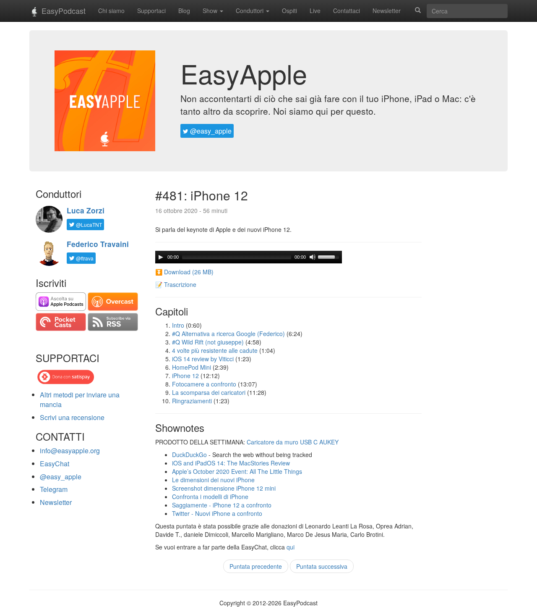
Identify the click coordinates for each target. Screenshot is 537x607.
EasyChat (54, 463)
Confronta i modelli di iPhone (210, 496)
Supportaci (151, 10)
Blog (184, 10)
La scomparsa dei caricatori (208, 392)
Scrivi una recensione (72, 417)
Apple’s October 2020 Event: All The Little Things (237, 471)
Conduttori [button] (250, 10)
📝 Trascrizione (175, 284)
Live (315, 10)
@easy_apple (210, 131)
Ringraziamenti (192, 401)
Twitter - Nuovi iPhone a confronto (217, 513)
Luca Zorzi (85, 210)
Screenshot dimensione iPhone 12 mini (224, 488)
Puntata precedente (255, 566)
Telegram (54, 489)
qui (291, 547)
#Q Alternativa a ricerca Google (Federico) (228, 333)
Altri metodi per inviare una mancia (80, 399)
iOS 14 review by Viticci (203, 359)
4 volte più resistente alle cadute (215, 350)
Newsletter (387, 10)
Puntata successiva (321, 566)
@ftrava (84, 258)
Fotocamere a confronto (204, 384)
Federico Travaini (98, 244)
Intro (178, 325)
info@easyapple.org (70, 450)
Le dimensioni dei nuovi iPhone (213, 480)
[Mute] (312, 257)
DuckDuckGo (189, 454)
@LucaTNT (88, 224)
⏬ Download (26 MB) (184, 272)
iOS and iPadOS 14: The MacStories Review (231, 463)
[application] (248, 257)
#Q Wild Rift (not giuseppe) (208, 342)
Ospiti (289, 10)
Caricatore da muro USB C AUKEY (293, 442)
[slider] (329, 256)
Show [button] (211, 10)
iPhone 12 (185, 375)
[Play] (160, 257)
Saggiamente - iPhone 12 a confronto (221, 505)
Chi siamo (111, 10)
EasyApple (243, 73)
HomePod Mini (191, 367)
